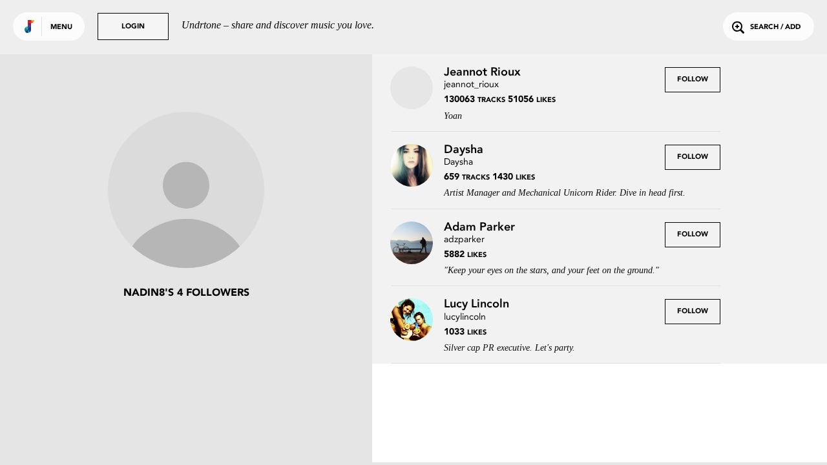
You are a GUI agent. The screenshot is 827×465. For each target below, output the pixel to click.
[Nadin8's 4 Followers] (186, 191)
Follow (692, 79)
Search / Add (775, 27)
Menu (61, 27)
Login (133, 26)
